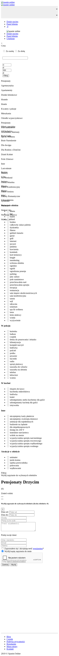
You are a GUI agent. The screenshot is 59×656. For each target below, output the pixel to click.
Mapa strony (12, 646)
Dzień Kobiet (7, 154)
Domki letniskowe (9, 95)
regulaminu (38, 548)
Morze (4, 191)
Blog (9, 637)
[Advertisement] (29, 599)
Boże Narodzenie (8, 140)
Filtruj (6, 76)
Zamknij (5, 565)
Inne (3, 164)
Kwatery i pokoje (8, 109)
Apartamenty (6, 90)
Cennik (10, 639)
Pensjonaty (6, 123)
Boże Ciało (6, 136)
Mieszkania (6, 113)
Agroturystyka (7, 85)
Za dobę (21, 51)
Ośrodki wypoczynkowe (12, 118)
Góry (3, 177)
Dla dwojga (6, 145)
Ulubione (11, 38)
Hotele (4, 104)
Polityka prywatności (16, 641)
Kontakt (10, 649)
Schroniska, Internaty (10, 132)
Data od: (5, 512)
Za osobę (9, 51)
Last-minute (6, 168)
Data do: (5, 515)
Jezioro (4, 181)
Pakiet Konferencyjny (10, 187)
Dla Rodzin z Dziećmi (10, 150)
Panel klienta (12, 24)
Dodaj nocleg (12, 21)
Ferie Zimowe (7, 159)
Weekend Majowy (9, 215)
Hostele (4, 99)
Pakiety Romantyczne (10, 196)
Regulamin (11, 644)
